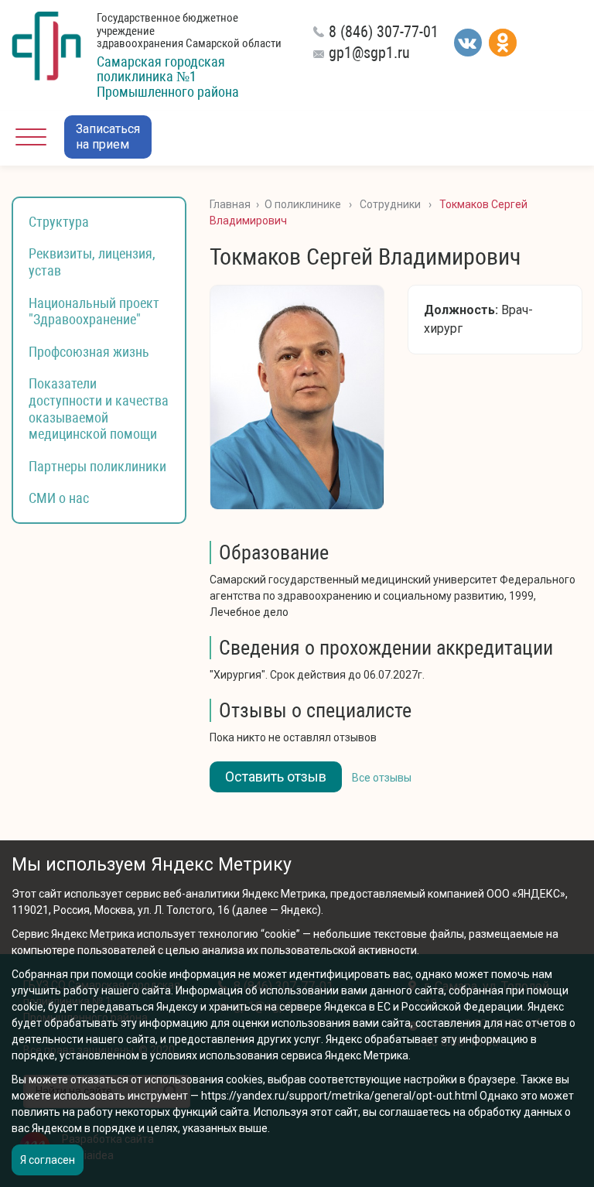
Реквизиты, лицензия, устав (92, 262)
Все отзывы (381, 777)
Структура (59, 222)
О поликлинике (303, 204)
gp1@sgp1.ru (369, 52)
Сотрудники (390, 204)
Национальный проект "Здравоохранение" (94, 311)
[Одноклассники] (502, 42)
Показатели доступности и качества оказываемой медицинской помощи (99, 408)
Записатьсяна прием (108, 136)
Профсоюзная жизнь (89, 352)
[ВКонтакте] (467, 42)
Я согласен (47, 1160)
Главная (230, 204)
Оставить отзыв (275, 776)
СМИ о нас (59, 498)
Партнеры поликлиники (97, 466)
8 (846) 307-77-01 (384, 31)
